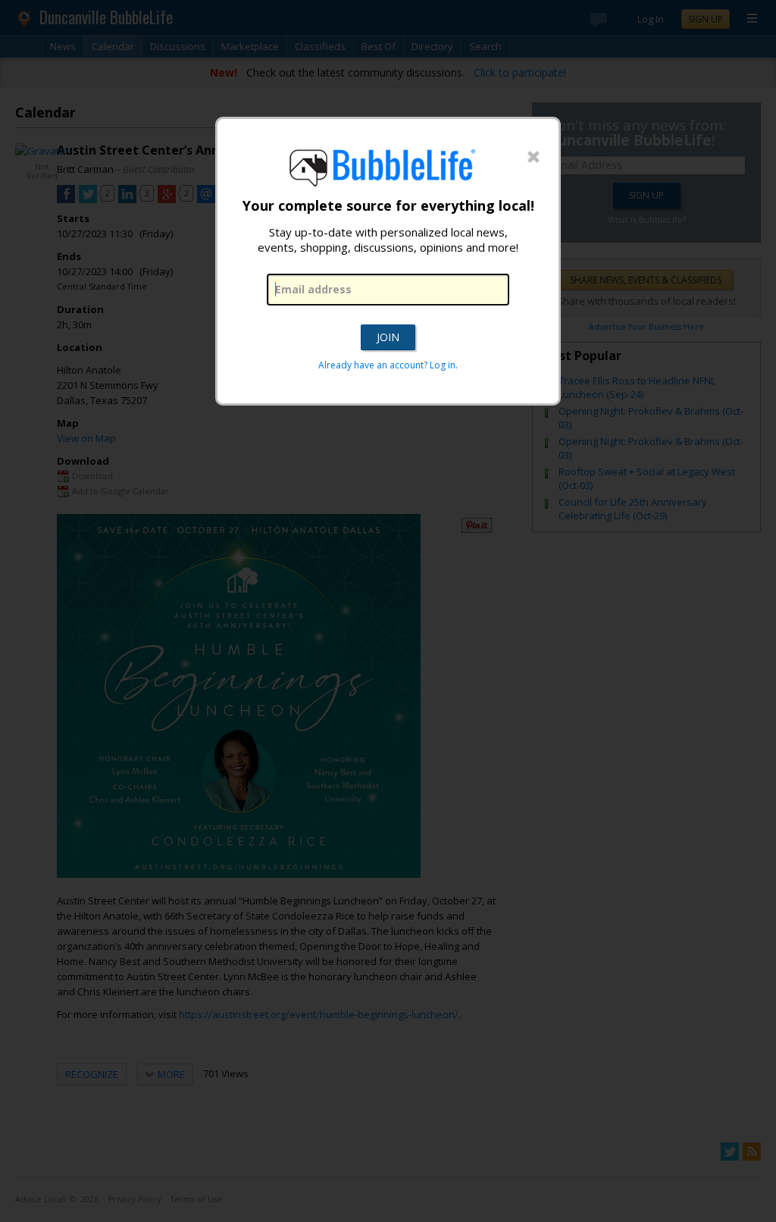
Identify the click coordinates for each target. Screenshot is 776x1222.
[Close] (533, 157)
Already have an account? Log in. (388, 365)
